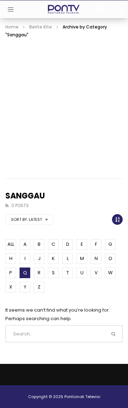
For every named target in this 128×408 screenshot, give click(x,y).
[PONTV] (64, 9)
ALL (10, 244)
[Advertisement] (64, 106)
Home (11, 27)
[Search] (119, 9)
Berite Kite (40, 27)
